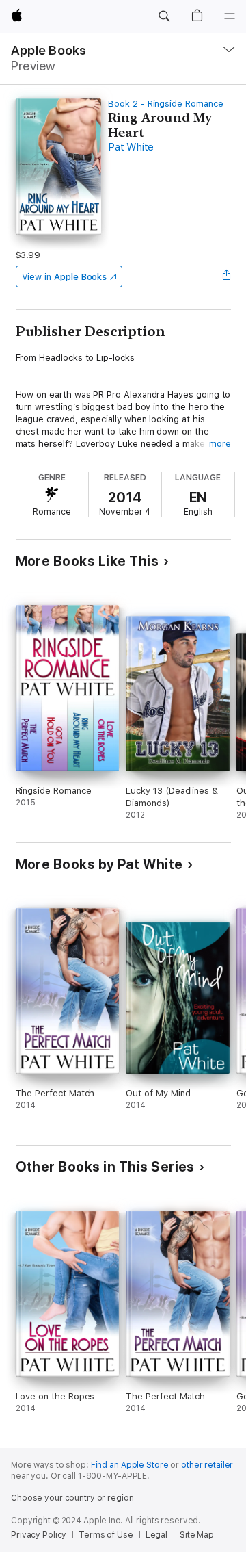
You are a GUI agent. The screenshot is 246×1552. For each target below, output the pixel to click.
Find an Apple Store (130, 1465)
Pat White (131, 147)
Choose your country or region (72, 1498)
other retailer (207, 1465)
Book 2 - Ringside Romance (165, 104)
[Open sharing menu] (226, 276)
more (220, 444)
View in (64, 277)
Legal (156, 1535)
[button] (164, 16)
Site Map (197, 1535)
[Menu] (229, 16)
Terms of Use (106, 1535)
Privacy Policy (38, 1535)
